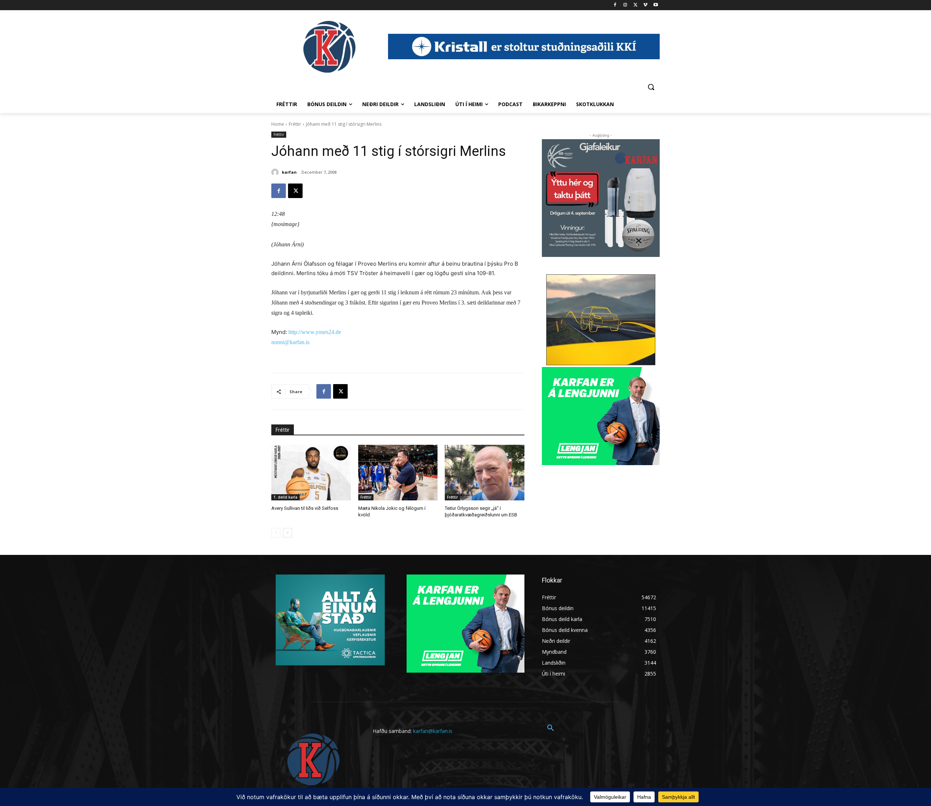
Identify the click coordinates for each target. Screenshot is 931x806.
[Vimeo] (645, 5)
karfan (289, 172)
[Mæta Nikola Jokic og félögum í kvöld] (398, 472)
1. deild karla (285, 497)
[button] (651, 87)
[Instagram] (625, 5)
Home (277, 124)
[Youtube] (655, 5)
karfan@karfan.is (432, 731)
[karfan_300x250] (330, 620)
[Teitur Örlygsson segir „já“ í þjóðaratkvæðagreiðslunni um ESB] (484, 472)
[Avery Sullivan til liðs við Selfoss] (311, 472)
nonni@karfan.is (290, 342)
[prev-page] (275, 532)
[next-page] (287, 532)
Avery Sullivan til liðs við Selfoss (304, 508)
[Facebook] (615, 5)
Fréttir (295, 124)
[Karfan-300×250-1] (601, 416)
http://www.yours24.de (314, 332)
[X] (635, 5)
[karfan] (276, 172)
